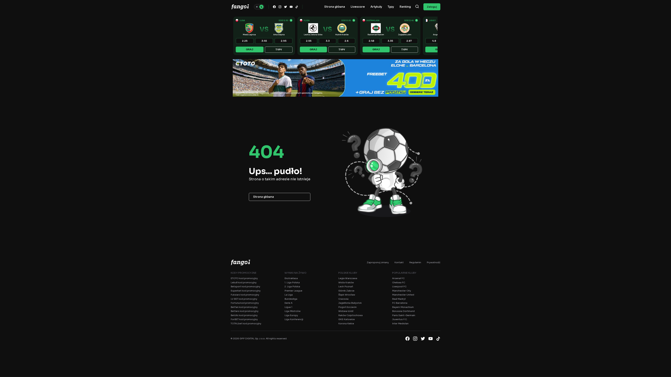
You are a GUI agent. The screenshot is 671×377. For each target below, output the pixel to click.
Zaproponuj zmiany (378, 262)
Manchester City (401, 290)
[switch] (259, 7)
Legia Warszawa (347, 278)
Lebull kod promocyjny (244, 282)
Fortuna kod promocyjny (245, 302)
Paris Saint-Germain (403, 315)
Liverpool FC (399, 286)
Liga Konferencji (293, 319)
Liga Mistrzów (292, 311)
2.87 (409, 40)
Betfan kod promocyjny (244, 307)
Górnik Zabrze (346, 290)
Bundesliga (290, 298)
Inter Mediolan (400, 323)
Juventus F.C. (399, 319)
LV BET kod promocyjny (244, 298)
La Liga (288, 294)
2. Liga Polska (292, 286)
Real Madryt (399, 298)
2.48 (371, 40)
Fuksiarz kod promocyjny (245, 294)
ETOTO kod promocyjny (244, 278)
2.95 (283, 40)
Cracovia (343, 298)
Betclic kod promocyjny (244, 315)
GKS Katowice (346, 319)
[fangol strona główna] (240, 7)
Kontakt (399, 262)
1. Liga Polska (292, 282)
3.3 (328, 40)
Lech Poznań (345, 286)
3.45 (264, 40)
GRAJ (249, 49)
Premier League (293, 290)
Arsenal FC (398, 278)
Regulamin (415, 262)
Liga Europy (291, 315)
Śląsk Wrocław (346, 294)
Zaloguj (432, 6)
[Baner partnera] (335, 78)
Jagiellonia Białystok (350, 302)
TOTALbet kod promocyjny (246, 323)
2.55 (308, 40)
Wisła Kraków (346, 282)
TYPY (278, 49)
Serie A (288, 302)
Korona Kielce (346, 323)
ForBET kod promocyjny (244, 319)
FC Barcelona (399, 302)
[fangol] (240, 262)
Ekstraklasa (291, 278)
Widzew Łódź (345, 311)
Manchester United (403, 294)
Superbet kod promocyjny (246, 290)
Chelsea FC (398, 282)
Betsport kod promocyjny (245, 286)
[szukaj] (417, 6)
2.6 (346, 40)
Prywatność (433, 262)
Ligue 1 (288, 307)
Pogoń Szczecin (347, 307)
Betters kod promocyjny (244, 311)
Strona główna (263, 197)
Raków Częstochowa (350, 315)
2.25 (244, 40)
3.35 (390, 40)
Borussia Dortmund (403, 311)
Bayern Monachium (403, 307)
